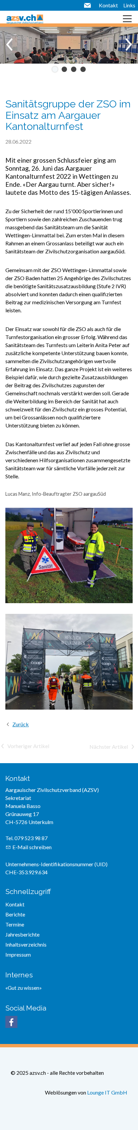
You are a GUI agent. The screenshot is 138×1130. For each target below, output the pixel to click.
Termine (14, 924)
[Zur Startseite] (24, 18)
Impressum (18, 954)
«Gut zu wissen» (23, 987)
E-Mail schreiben (32, 847)
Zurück (20, 724)
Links (129, 5)
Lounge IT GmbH (107, 1092)
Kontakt (108, 5)
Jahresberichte (22, 934)
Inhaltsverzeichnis (26, 944)
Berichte (15, 914)
